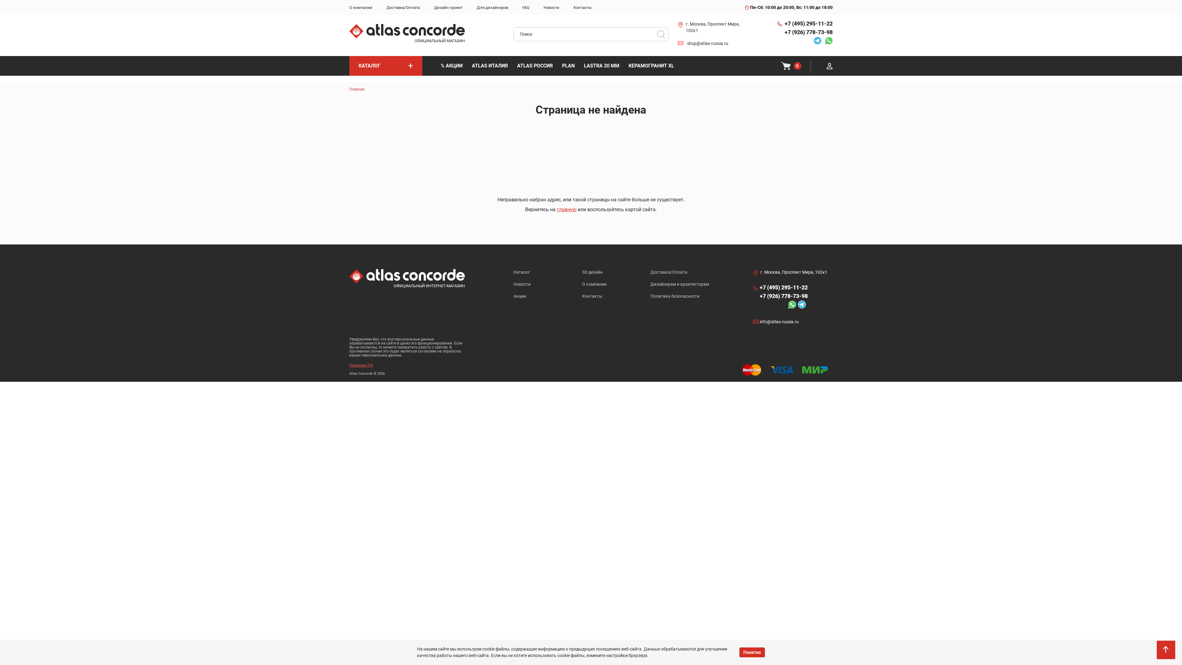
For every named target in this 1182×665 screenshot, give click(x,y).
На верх (1166, 652)
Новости (522, 284)
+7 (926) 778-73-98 (809, 32)
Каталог (521, 272)
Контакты (592, 296)
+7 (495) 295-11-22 (809, 23)
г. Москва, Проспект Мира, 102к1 (713, 27)
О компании (594, 284)
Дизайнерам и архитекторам (679, 284)
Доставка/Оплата (668, 272)
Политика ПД (361, 365)
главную (567, 209)
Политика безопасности (674, 296)
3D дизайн (592, 272)
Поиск (661, 34)
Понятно (752, 652)
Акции (519, 296)
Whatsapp (827, 41)
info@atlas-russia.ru (779, 321)
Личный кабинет (829, 66)
